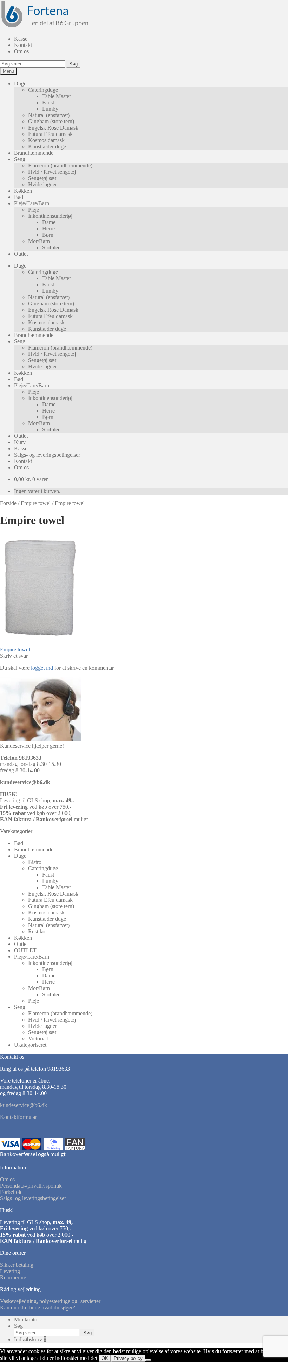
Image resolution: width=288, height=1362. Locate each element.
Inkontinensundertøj (50, 216)
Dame (48, 222)
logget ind (42, 668)
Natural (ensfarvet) (49, 115)
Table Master (56, 96)
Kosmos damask (46, 140)
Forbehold (11, 1192)
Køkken (23, 191)
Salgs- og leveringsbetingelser (47, 455)
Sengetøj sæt (42, 178)
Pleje (33, 210)
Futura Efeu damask (50, 134)
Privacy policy (128, 1358)
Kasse (20, 39)
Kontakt (23, 45)
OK (105, 1358)
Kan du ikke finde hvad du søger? (37, 1308)
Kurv (20, 442)
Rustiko (36, 931)
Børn (47, 235)
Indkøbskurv (30, 1339)
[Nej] (148, 1360)
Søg (73, 64)
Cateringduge (43, 90)
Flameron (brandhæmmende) (60, 165)
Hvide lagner (42, 184)
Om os (21, 51)
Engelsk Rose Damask (53, 128)
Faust (48, 102)
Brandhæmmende (33, 153)
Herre (48, 228)
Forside (8, 503)
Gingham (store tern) (51, 121)
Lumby (50, 109)
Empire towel (36, 503)
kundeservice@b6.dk (25, 782)
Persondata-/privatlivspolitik (31, 1186)
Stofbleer (52, 247)
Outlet (21, 254)
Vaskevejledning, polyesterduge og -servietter (50, 1301)
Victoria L (39, 1039)
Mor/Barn (39, 241)
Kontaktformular (18, 1117)
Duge (20, 84)
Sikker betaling (16, 1265)
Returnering (13, 1277)
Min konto (25, 1319)
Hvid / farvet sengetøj (52, 172)
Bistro (34, 862)
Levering (10, 1271)
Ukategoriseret (30, 1045)
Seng (19, 159)
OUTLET (25, 950)
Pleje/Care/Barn (31, 203)
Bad (18, 197)
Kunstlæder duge (47, 147)
